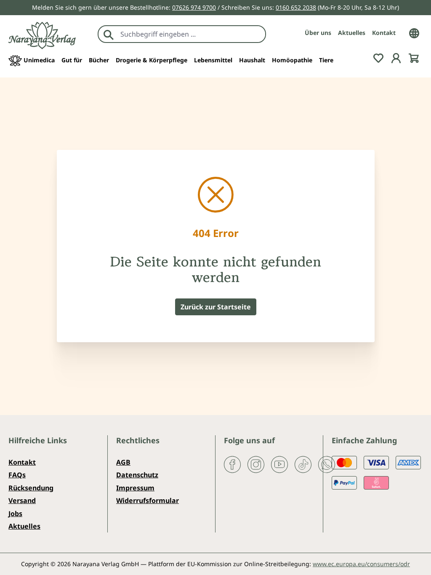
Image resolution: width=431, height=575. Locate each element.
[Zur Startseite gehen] (42, 35)
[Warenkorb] (414, 57)
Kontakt (384, 33)
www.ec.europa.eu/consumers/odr (361, 564)
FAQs (17, 474)
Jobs (15, 513)
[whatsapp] (326, 464)
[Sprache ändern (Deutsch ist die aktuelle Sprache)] (414, 32)
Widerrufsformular (147, 500)
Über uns (318, 33)
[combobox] (191, 34)
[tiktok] (303, 464)
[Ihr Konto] (396, 57)
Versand (22, 500)
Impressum (135, 487)
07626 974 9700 (194, 7)
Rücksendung (30, 487)
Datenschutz (137, 474)
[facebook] (232, 464)
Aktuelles (351, 33)
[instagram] (255, 464)
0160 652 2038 (296, 7)
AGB (123, 462)
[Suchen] (108, 34)
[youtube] (279, 464)
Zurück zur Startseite (216, 306)
